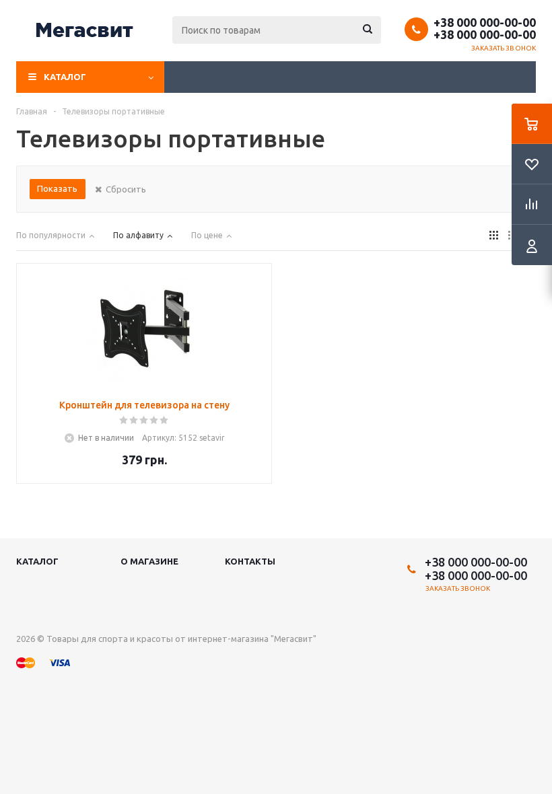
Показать (57, 188)
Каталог (65, 76)
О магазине (149, 561)
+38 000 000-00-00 (485, 22)
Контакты (250, 561)
